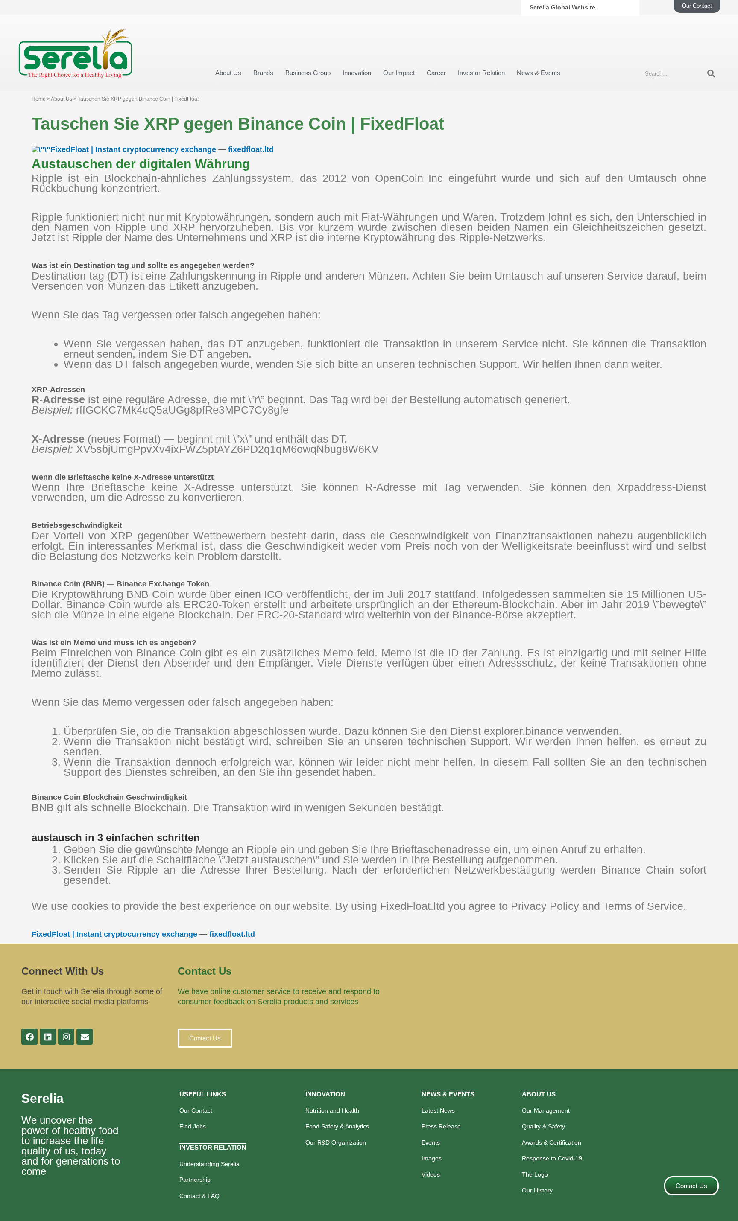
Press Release (441, 1126)
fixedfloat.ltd (251, 149)
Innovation (357, 72)
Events (431, 1142)
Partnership (195, 1179)
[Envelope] (84, 1037)
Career (436, 72)
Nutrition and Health (332, 1110)
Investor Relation (481, 72)
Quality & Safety (543, 1126)
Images (432, 1158)
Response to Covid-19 (552, 1158)
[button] (205, 1038)
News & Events (538, 72)
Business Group (308, 72)
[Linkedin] (48, 1037)
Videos (431, 1174)
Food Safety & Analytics (337, 1126)
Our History (537, 1190)
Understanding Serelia (209, 1163)
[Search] (711, 74)
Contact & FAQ (199, 1195)
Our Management (546, 1110)
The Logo (535, 1174)
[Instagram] (66, 1037)
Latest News (438, 1110)
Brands (263, 72)
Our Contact (195, 1110)
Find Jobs (192, 1126)
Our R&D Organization (335, 1142)
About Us (228, 72)
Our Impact (399, 72)
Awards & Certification (551, 1142)
